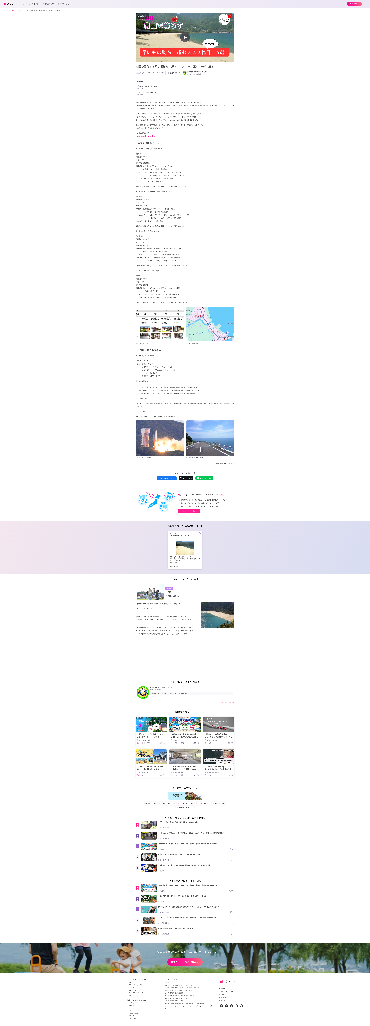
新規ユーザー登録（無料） (185, 962)
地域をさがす (133, 987)
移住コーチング (133, 995)
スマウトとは (133, 982)
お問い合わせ (223, 997)
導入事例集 (132, 1005)
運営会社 (222, 1000)
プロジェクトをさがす (135, 985)
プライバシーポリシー (226, 991)
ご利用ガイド (133, 1003)
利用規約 (222, 988)
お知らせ (131, 1016)
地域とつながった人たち (136, 992)
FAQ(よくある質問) (134, 1013)
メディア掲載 (133, 1018)
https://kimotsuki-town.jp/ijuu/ (145, 136)
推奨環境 (222, 994)
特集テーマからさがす (135, 990)
